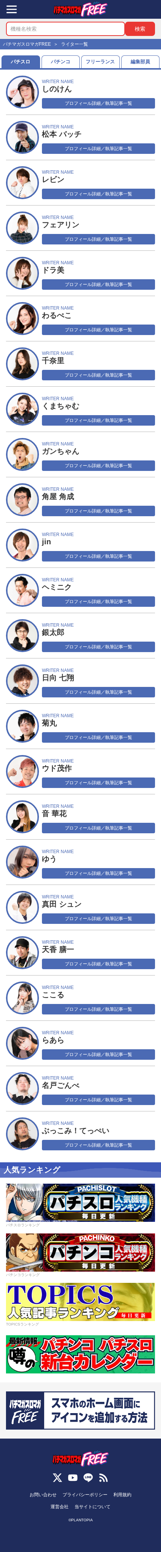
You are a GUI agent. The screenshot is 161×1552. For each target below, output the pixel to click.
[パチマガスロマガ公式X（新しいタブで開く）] (57, 1477)
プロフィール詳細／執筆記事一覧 (98, 103)
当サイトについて (92, 1506)
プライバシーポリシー (85, 1494)
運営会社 (60, 1506)
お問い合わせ (43, 1494)
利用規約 (122, 1494)
